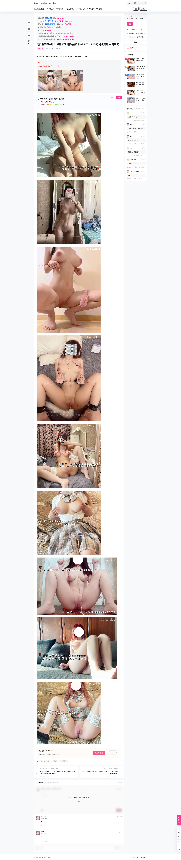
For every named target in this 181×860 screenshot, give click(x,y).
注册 (119, 97)
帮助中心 (59, 27)
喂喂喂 (42, 831)
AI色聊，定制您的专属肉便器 (66, 39)
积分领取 (53, 3)
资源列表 (60, 9)
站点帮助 (71, 9)
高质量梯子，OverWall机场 (64, 36)
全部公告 (136, 42)
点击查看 (68, 24)
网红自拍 (40, 48)
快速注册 (143, 9)
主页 (36, 3)
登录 (136, 9)
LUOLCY (47, 857)
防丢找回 (44, 3)
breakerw (43, 816)
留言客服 (48, 30)
